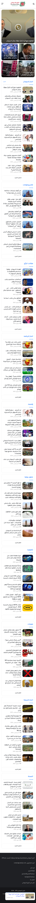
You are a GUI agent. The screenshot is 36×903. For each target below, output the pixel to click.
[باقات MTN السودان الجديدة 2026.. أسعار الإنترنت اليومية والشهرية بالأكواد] (27, 607)
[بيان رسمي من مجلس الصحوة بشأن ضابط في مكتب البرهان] (27, 148)
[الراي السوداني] (18, 4)
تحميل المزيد (18, 178)
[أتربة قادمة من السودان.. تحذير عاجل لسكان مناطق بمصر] (27, 533)
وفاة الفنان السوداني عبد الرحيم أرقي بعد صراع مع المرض (13, 683)
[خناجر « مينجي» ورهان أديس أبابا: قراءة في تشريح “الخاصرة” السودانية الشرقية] (27, 234)
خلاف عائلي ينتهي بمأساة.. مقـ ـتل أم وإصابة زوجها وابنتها (12, 729)
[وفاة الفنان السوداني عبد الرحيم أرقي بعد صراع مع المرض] (27, 683)
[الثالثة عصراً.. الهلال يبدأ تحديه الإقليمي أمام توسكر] (27, 379)
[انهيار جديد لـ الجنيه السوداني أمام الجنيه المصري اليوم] (27, 443)
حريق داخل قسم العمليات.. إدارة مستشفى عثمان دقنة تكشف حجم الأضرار (12, 117)
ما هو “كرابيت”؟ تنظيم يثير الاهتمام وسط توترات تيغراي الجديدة (12, 485)
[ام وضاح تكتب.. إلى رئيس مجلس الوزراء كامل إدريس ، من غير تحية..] (27, 309)
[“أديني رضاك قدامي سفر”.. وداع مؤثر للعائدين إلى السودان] (27, 642)
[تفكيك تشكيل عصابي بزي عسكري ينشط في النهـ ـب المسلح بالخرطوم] (27, 127)
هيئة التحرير (31, 871)
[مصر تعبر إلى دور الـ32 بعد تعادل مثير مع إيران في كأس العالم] (27, 387)
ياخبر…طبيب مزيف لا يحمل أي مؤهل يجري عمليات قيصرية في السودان (12, 107)
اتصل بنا (32, 880)
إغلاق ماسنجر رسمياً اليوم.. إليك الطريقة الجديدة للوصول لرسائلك (12, 587)
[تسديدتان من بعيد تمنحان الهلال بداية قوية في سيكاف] (27, 370)
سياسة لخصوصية (30, 877)
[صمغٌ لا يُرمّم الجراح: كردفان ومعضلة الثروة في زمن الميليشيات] (27, 247)
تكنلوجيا (30, 550)
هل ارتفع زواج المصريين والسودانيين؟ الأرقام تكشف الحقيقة (12, 653)
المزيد (4, 81)
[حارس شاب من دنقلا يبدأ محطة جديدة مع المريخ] (27, 344)
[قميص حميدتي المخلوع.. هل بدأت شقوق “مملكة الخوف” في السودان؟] (27, 224)
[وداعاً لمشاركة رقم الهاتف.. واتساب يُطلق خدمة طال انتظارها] (27, 568)
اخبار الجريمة (28, 700)
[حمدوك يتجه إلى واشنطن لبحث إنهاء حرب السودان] (26, 52)
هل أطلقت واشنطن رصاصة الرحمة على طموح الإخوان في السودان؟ (12, 214)
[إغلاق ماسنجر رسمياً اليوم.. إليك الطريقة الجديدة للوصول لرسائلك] (27, 587)
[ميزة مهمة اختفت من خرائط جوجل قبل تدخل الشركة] (27, 558)
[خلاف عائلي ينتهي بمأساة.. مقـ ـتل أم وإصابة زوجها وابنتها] (27, 729)
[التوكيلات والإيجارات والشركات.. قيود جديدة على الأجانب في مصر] (27, 523)
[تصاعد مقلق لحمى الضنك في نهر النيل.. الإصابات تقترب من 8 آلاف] (27, 836)
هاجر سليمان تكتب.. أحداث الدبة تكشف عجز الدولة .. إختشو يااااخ (12, 319)
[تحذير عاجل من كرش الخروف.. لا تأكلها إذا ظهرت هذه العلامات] (27, 817)
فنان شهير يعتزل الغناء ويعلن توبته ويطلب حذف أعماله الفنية (13, 673)
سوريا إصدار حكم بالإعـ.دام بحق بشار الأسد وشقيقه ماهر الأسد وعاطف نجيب (13, 495)
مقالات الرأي (28, 264)
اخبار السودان (28, 82)
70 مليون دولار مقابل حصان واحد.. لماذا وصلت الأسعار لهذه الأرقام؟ (12, 632)
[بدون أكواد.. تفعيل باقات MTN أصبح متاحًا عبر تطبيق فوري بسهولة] (27, 597)
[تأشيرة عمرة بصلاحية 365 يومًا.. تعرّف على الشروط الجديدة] (27, 663)
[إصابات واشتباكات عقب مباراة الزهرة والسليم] (27, 353)
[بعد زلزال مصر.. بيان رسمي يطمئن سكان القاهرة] (27, 506)
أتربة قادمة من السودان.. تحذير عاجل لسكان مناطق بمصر (13, 533)
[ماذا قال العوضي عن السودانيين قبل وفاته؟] (27, 827)
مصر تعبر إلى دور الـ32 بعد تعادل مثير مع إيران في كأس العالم (12, 387)
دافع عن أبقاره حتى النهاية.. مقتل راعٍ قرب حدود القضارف (12, 747)
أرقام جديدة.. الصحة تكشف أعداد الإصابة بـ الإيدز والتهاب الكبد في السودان (12, 785)
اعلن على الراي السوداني (28, 883)
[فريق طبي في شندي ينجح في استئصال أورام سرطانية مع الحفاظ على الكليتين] (27, 795)
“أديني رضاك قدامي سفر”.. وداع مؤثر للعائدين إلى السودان (12, 642)
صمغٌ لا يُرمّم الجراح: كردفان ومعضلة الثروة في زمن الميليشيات (12, 247)
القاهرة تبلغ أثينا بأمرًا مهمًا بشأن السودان (20, 41)
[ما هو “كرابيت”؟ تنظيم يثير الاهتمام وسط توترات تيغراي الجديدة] (26, 69)
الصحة (30, 776)
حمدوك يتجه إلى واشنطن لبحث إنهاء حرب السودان (27, 58)
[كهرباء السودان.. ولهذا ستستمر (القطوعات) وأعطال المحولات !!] (27, 272)
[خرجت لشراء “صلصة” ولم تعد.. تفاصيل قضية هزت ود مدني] (27, 708)
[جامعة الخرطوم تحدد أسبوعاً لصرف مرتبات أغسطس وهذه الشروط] (27, 423)
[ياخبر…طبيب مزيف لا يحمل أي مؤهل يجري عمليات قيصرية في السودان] (9, 52)
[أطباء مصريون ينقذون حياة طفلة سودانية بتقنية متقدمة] (27, 158)
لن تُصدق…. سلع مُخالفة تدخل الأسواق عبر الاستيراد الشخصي (12, 137)
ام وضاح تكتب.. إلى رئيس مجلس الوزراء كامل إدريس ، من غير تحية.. (12, 309)
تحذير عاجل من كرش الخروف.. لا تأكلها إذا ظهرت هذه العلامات (12, 817)
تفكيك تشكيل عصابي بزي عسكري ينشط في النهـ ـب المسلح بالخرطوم (12, 127)
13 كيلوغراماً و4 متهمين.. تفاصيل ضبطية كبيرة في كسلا (13, 718)
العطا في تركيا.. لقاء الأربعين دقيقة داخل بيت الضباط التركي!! (13, 168)
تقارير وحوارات (28, 185)
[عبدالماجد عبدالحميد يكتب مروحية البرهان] (27, 282)
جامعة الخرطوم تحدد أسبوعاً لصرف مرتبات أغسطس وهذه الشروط (13, 423)
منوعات (30, 624)
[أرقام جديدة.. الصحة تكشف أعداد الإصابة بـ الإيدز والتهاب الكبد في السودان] (27, 785)
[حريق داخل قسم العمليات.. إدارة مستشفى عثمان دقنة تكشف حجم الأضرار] (9, 69)
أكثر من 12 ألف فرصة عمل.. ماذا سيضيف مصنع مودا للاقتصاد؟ (12, 452)
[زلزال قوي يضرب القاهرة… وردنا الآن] (27, 514)
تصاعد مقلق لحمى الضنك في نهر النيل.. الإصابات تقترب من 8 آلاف (12, 836)
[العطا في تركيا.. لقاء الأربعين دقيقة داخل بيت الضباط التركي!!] (27, 168)
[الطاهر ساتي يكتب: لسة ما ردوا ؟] (27, 301)
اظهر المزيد (18, 397)
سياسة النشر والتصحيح (28, 874)
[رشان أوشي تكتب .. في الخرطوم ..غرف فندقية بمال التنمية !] (27, 290)
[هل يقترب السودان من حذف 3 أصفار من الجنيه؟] (27, 462)
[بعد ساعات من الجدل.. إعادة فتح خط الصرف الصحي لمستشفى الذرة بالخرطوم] (27, 805)
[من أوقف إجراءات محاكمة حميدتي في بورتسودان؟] (27, 193)
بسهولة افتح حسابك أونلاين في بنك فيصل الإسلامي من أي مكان (14, 433)
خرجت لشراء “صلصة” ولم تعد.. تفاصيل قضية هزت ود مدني (12, 708)
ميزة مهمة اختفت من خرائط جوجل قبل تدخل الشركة (14, 558)
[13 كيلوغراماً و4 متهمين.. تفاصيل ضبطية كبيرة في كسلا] (27, 718)
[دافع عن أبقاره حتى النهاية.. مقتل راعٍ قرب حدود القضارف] (27, 747)
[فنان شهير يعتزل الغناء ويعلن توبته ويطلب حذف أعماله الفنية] (27, 673)
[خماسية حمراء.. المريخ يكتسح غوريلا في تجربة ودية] (27, 362)
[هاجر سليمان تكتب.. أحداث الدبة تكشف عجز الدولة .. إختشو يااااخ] (27, 319)
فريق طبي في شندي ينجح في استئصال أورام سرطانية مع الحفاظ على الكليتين (12, 795)
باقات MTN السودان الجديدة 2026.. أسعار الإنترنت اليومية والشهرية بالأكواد (12, 607)
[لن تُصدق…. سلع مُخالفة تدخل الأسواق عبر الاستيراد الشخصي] (27, 137)
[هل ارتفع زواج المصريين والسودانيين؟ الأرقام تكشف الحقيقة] (27, 653)
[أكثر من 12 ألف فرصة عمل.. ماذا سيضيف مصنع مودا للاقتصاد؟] (27, 452)
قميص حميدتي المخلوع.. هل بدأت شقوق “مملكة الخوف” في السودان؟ (13, 224)
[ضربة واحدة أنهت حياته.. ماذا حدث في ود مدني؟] (27, 739)
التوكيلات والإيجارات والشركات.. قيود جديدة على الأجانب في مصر (12, 523)
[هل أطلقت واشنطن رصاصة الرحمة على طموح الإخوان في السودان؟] (27, 214)
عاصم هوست (6, 894)
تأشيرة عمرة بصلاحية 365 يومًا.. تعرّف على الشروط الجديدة (13, 663)
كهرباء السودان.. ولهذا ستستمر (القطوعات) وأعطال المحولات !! (13, 272)
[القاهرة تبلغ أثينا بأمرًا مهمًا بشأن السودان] (18, 26)
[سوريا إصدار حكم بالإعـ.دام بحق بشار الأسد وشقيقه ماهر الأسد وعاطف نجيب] (27, 495)
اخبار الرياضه (28, 336)
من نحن (32, 868)
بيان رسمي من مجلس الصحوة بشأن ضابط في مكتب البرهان (13, 148)
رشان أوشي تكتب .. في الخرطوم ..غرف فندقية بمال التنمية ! (12, 290)
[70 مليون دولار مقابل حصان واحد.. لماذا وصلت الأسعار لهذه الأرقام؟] (27, 632)
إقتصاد (30, 404)
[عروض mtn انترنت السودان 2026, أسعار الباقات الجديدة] (27, 578)
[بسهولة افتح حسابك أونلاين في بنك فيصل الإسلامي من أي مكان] (27, 433)
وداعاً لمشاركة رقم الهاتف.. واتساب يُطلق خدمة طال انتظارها (12, 568)
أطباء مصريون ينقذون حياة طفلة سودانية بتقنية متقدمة (12, 158)
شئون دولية (29, 477)
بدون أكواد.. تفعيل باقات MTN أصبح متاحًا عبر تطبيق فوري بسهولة (12, 597)
